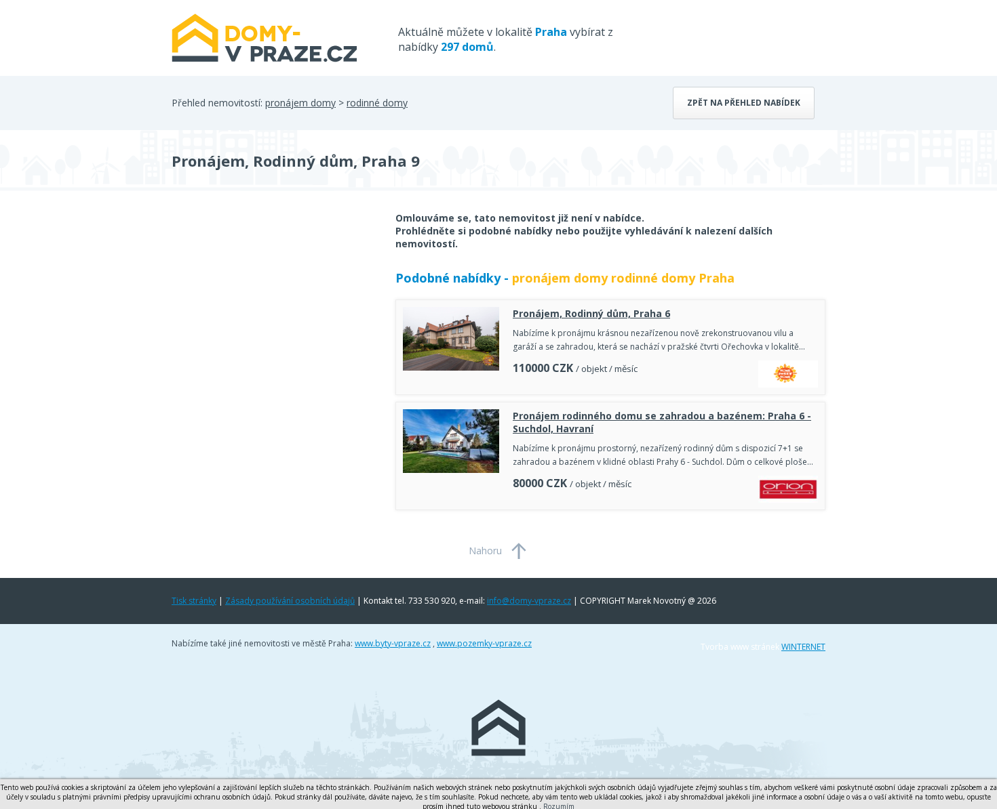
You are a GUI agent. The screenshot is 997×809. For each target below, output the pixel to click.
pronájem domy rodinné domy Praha (623, 278)
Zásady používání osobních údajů (290, 600)
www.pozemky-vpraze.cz (484, 643)
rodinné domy (377, 102)
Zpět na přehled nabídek (743, 102)
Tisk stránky (194, 600)
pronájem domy (300, 102)
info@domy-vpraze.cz (529, 600)
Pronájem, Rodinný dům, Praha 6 (591, 313)
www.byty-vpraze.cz (393, 643)
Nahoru (485, 550)
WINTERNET (803, 646)
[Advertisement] (273, 320)
